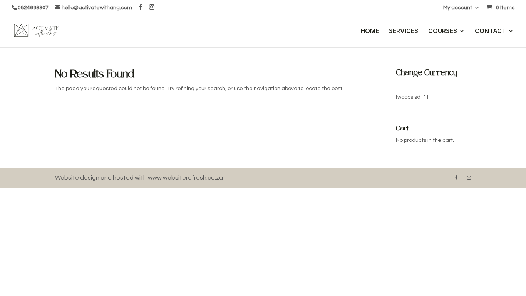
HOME (369, 31)
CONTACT (490, 31)
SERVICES (403, 31)
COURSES (442, 31)
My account (457, 7)
